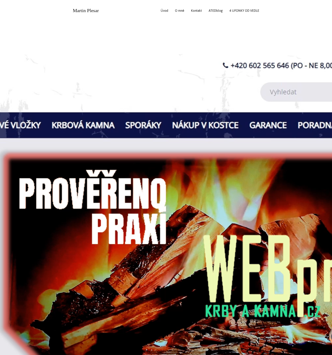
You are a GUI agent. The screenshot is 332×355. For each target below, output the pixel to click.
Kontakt (196, 10)
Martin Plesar (86, 10)
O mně (179, 10)
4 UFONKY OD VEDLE (244, 10)
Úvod (164, 10)
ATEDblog (216, 10)
